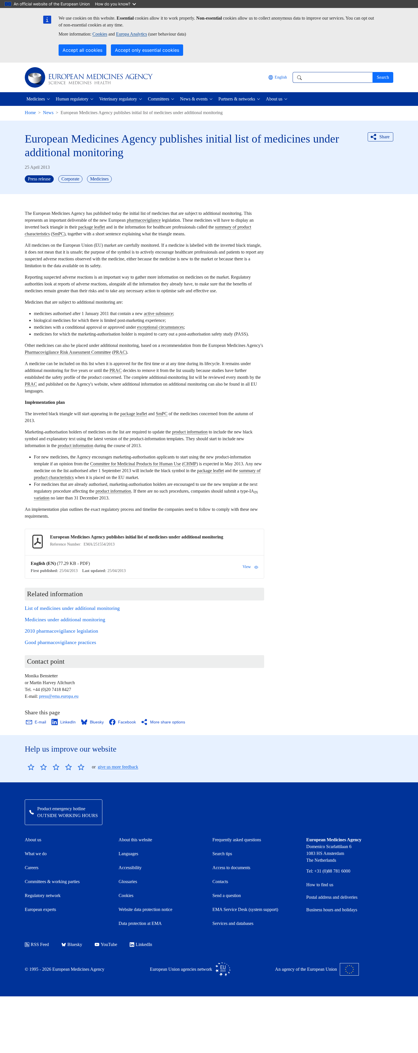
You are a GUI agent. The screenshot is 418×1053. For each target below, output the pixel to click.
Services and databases (232, 923)
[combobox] (333, 77)
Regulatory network (43, 895)
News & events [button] (194, 98)
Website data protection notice (145, 909)
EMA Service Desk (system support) (245, 909)
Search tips (222, 853)
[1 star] (31, 767)
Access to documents (231, 867)
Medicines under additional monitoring (65, 619)
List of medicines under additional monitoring (72, 608)
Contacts (220, 881)
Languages (128, 853)
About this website (135, 839)
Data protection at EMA (140, 923)
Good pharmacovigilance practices (60, 642)
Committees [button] (158, 98)
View (247, 567)
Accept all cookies (82, 50)
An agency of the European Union (306, 969)
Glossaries (128, 881)
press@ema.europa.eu (58, 696)
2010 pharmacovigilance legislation (61, 631)
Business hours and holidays (331, 909)
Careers (31, 867)
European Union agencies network (181, 969)
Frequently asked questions (236, 839)
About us (33, 839)
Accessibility (130, 867)
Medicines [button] (35, 98)
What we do (36, 853)
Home (30, 112)
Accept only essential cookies (147, 50)
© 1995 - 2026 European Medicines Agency (64, 969)
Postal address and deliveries (331, 897)
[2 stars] (37, 767)
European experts (40, 909)
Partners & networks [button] (236, 98)
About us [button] (274, 98)
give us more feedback (118, 766)
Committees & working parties (52, 881)
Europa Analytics (131, 34)
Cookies (99, 34)
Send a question (226, 895)
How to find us (319, 884)
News (48, 112)
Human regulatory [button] (72, 98)
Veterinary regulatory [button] (118, 98)
